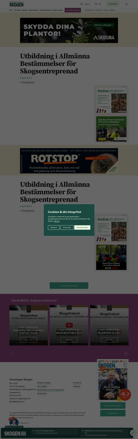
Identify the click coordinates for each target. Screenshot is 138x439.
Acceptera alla (82, 227)
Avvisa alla (67, 227)
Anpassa (54, 227)
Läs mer (57, 221)
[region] (69, 219)
